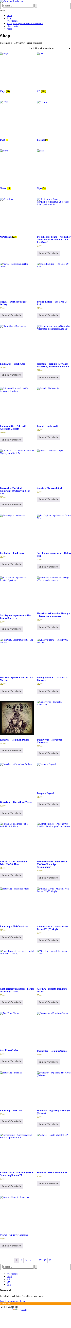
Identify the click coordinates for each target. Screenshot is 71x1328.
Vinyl (9, 1276)
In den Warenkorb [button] (48, 253)
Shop (9, 18)
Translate (22, 1310)
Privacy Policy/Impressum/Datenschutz (25, 23)
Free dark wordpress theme (12, 1301)
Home (9, 15)
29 (50, 1260)
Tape (9, 1284)
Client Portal (12, 26)
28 (45, 1260)
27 (40, 1260)
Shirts (9, 1279)
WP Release (12, 21)
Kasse (9, 29)
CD (8, 1282)
